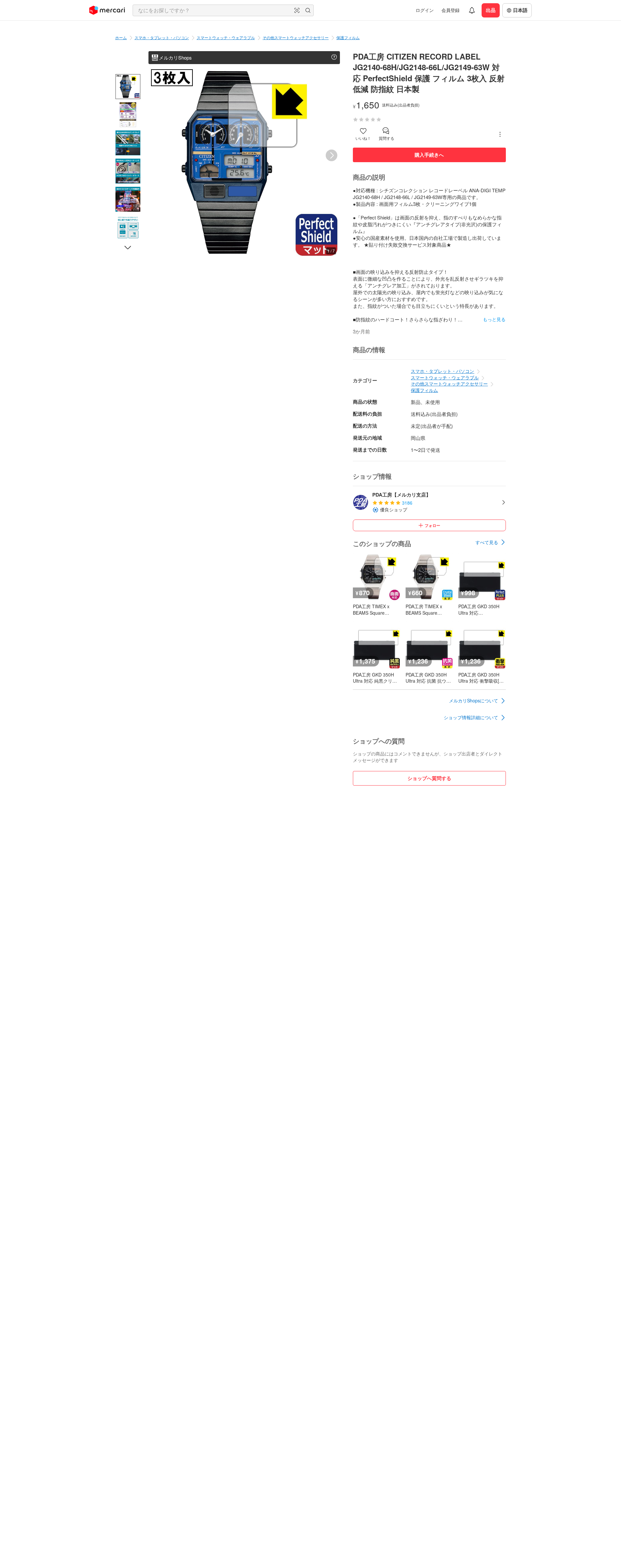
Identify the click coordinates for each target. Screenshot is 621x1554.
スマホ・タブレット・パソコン (162, 37)
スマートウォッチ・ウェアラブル (226, 37)
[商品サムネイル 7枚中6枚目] (127, 227)
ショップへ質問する (429, 778)
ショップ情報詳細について (471, 717)
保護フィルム (348, 37)
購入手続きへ (429, 154)
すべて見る (486, 542)
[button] (296, 10)
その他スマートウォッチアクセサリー (296, 37)
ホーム (121, 37)
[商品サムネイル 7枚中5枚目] (127, 199)
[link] (490, 542)
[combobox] (223, 10)
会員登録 (450, 10)
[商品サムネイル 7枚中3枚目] (127, 142)
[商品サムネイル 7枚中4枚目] (127, 171)
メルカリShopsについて (473, 700)
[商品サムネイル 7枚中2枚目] (127, 114)
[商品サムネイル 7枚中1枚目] (127, 86)
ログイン (425, 10)
